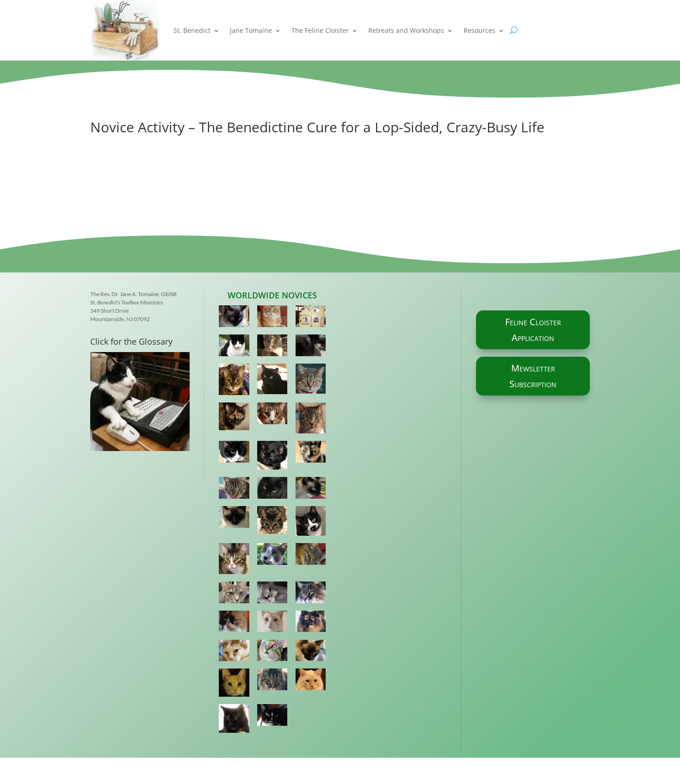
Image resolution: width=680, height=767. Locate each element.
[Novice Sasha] (272, 415)
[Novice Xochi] (234, 489)
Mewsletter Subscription (532, 376)
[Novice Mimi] (234, 560)
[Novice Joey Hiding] (311, 318)
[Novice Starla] (272, 717)
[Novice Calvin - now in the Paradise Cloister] (272, 681)
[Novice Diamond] (234, 453)
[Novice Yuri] (311, 652)
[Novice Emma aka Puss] (272, 347)
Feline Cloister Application (533, 329)
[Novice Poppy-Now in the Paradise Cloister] (311, 556)
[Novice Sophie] (234, 720)
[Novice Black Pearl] (272, 457)
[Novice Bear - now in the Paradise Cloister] (311, 594)
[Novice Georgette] (311, 347)
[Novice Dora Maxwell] (234, 594)
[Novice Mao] (272, 489)
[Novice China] (311, 489)
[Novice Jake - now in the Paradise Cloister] (234, 684)
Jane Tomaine (251, 30)
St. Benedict (191, 30)
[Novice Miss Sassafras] (272, 522)
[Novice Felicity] (311, 522)
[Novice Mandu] (311, 681)
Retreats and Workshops (406, 30)
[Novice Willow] (234, 381)
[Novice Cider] (272, 623)
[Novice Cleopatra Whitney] (272, 381)
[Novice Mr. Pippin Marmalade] (272, 318)
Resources (479, 30)
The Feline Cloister (320, 30)
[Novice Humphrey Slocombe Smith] (311, 381)
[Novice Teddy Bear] (272, 652)
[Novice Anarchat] (234, 652)
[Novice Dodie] (272, 556)
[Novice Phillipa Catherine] (234, 519)
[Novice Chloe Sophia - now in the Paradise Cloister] (234, 623)
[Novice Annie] (272, 594)
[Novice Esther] (234, 418)
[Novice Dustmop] (311, 623)
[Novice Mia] (234, 318)
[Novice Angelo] (234, 347)
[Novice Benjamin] (311, 419)
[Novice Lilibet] (311, 453)
